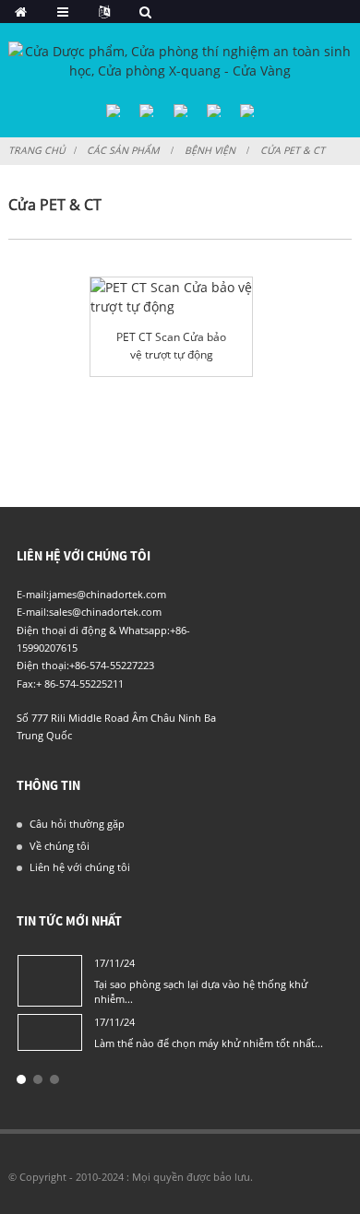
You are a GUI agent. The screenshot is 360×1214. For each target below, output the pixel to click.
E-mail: (33, 594)
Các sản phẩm (123, 150)
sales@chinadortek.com (105, 612)
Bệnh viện (210, 150)
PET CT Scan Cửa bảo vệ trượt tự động (171, 345)
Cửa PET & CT (292, 150)
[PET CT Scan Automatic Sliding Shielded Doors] (171, 296)
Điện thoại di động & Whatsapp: (93, 630)
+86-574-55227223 (111, 665)
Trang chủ (37, 150)
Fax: (26, 683)
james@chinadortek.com (107, 594)
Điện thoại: (43, 665)
